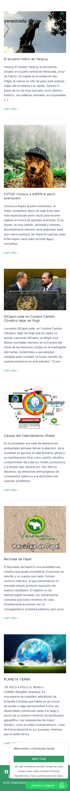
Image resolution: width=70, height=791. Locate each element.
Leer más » (11, 108)
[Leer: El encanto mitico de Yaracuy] (35, 32)
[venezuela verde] (13, 10)
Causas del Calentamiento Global (29, 436)
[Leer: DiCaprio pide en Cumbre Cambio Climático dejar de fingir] (35, 289)
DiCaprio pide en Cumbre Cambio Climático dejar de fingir (29, 319)
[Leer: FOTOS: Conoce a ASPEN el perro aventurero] (35, 156)
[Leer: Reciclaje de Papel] (35, 529)
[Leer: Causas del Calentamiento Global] (35, 408)
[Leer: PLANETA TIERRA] (35, 653)
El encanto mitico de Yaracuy (26, 59)
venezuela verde (22, 21)
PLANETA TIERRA (17, 679)
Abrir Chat (39, 759)
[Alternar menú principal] (62, 13)
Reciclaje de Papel (18, 559)
